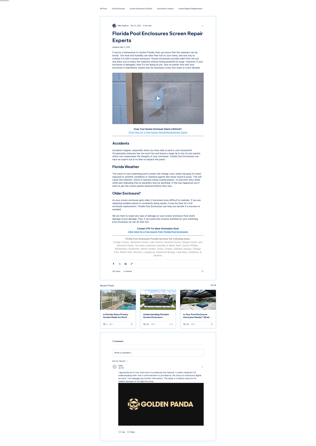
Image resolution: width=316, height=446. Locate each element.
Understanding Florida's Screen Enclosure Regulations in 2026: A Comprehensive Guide (156, 316)
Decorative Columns (165, 9)
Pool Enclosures (118, 9)
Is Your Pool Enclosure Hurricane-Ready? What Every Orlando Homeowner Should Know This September (198, 316)
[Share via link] (131, 264)
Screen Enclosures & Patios (141, 9)
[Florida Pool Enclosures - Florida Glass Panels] (118, 300)
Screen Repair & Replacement (190, 9)
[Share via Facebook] (113, 264)
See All (213, 285)
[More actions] (202, 25)
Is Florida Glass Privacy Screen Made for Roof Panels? (115, 316)
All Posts (103, 9)
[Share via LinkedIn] (125, 264)
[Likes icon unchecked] (119, 432)
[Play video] (158, 98)
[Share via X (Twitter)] (119, 264)
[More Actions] (202, 366)
